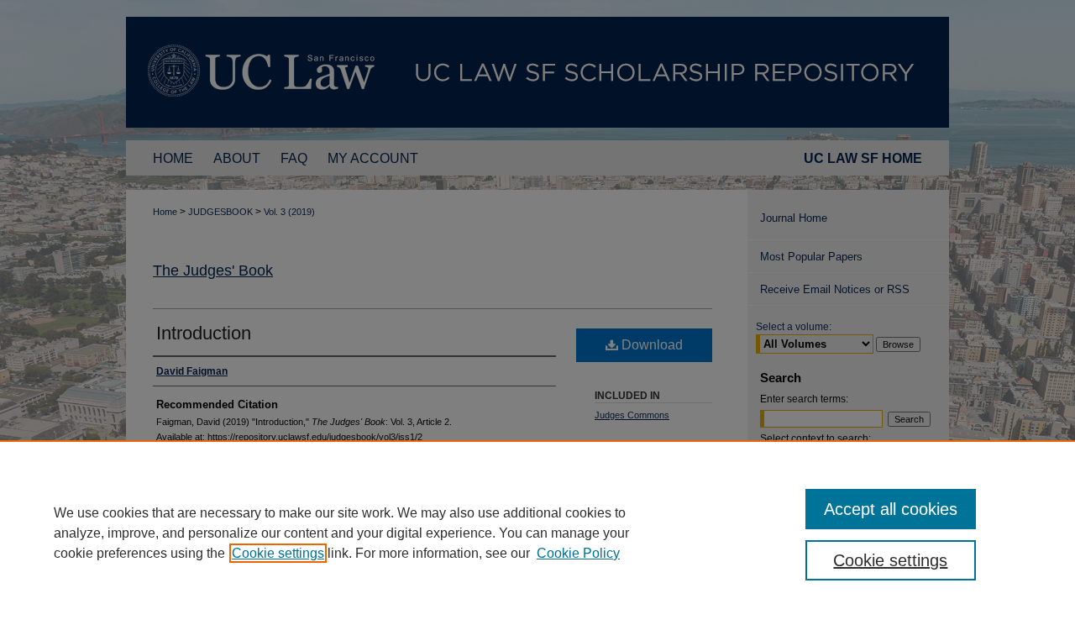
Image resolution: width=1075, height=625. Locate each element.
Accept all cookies (890, 509)
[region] (537, 532)
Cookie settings (278, 553)
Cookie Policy (578, 553)
